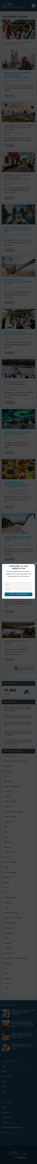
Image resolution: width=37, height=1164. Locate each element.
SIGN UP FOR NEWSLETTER (18, 594)
